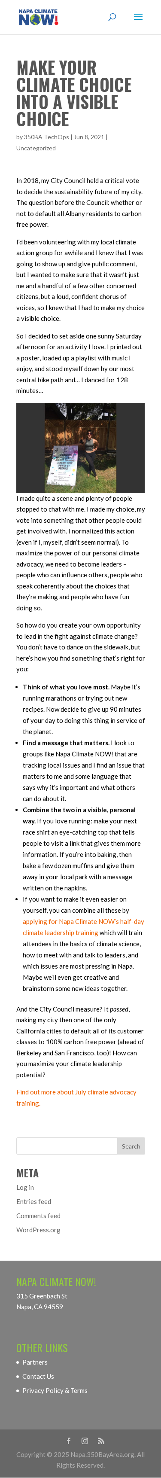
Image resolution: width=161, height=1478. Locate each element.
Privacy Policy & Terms (55, 1390)
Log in (25, 1187)
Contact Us (38, 1376)
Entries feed (33, 1201)
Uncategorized (36, 148)
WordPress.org (38, 1230)
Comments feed (38, 1215)
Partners (35, 1362)
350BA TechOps (46, 136)
